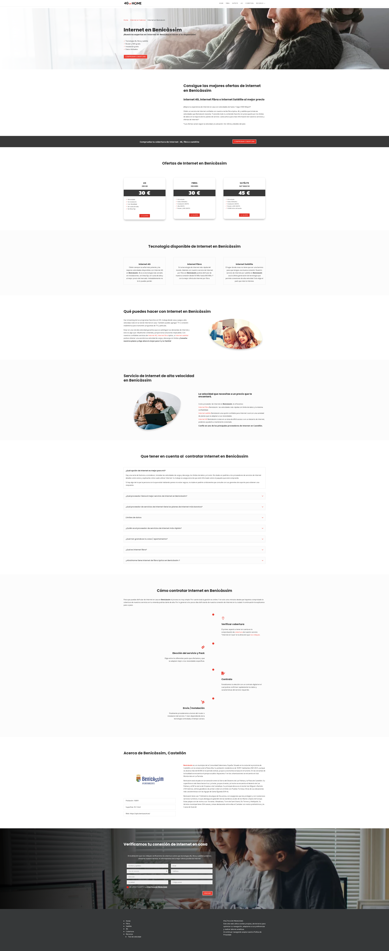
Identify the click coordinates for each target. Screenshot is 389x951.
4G (242, 3)
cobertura (239, 632)
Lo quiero (145, 216)
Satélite (235, 3)
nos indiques (255, 635)
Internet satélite (204, 413)
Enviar (207, 893)
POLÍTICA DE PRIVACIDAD (157, 887)
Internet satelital (182, 335)
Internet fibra (163, 335)
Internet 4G (191, 99)
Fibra (227, 3)
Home (221, 3)
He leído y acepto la (148, 887)
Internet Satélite (232, 99)
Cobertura (249, 3)
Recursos (259, 3)
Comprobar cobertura (135, 56)
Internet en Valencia (137, 20)
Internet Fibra (209, 99)
